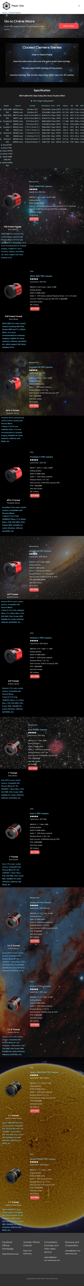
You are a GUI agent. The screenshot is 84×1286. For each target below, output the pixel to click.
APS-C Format (12, 410)
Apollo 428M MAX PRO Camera (44, 1072)
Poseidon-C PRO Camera (41, 457)
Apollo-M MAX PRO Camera (42, 1159)
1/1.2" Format (13, 945)
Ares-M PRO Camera (37, 729)
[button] (69, 26)
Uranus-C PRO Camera (40, 986)
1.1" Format (13, 1115)
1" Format (12, 773)
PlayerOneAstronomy (10, 1254)
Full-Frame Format (12, 227)
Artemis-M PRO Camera (40, 551)
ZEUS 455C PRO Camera (41, 276)
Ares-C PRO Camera (39, 813)
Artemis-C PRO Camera (41, 638)
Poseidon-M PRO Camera (40, 367)
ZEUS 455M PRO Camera (40, 186)
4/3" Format (12, 594)
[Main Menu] (79, 6)
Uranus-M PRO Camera (40, 902)
